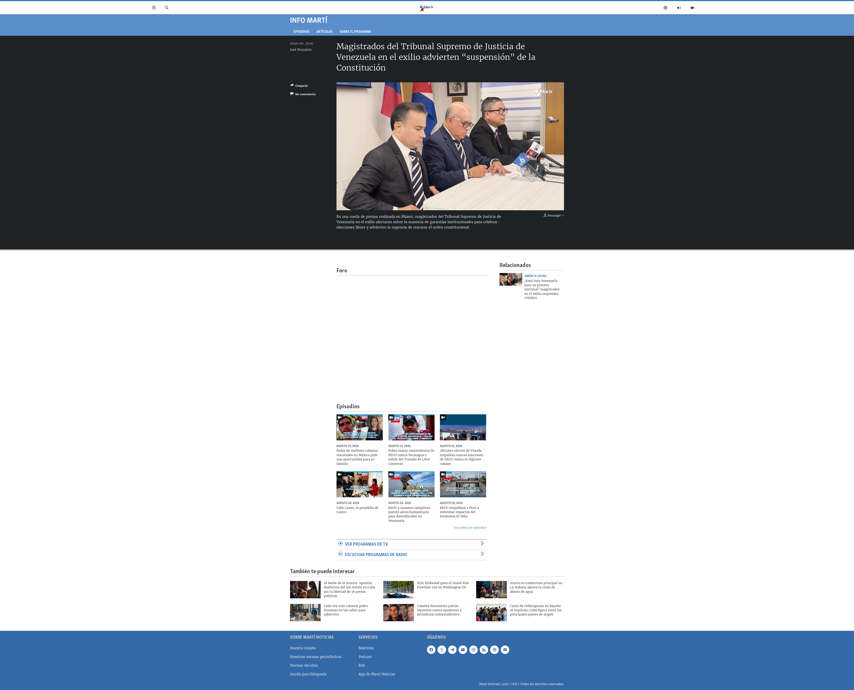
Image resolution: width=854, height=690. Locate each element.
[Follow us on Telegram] (452, 649)
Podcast (365, 657)
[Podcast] (665, 7)
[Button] (299, 86)
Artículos (324, 32)
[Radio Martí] (679, 7)
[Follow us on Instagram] (473, 649)
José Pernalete (301, 50)
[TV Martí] (692, 7)
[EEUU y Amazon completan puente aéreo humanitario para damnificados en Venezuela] (411, 484)
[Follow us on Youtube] (463, 649)
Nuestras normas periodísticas (316, 657)
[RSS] (484, 649)
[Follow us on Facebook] (431, 649)
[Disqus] (412, 331)
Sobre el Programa (355, 32)
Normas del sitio (304, 665)
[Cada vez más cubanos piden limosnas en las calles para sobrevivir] (305, 612)
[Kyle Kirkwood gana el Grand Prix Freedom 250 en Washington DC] (398, 589)
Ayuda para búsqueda (308, 674)
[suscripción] (505, 649)
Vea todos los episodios (469, 528)
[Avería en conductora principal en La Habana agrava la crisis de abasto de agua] (491, 589)
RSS (362, 665)
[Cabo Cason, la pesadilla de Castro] (359, 484)
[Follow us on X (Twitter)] (441, 649)
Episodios (301, 32)
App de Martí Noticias (377, 674)
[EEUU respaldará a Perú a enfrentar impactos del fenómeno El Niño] (463, 484)
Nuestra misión (303, 648)
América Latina (535, 276)
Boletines (366, 648)
